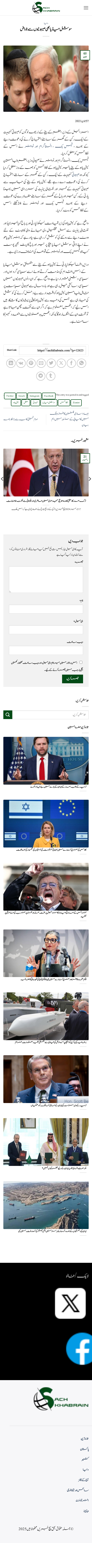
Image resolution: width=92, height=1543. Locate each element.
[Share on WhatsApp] (81, 363)
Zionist (76, 403)
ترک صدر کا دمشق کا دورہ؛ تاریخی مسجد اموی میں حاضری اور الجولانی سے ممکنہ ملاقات (46, 501)
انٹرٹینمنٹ (82, 1500)
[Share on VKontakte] (20, 363)
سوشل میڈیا (49, 403)
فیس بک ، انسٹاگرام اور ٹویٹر (49, 146)
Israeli (22, 396)
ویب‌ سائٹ (75, 642)
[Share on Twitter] (51, 363)
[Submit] (7, 714)
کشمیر (85, 1459)
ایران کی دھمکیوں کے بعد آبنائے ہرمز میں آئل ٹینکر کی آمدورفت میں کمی (52, 1231)
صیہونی (75, 175)
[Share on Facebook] (71, 363)
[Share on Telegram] (40, 376)
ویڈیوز (86, 1511)
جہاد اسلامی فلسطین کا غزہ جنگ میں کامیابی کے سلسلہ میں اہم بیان (69, 419)
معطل (26, 403)
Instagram (34, 396)
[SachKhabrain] (46, 8)
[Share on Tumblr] (50, 376)
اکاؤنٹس (64, 403)
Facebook (48, 396)
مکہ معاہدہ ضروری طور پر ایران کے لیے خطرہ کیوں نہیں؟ (64, 1168)
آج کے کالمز (83, 1480)
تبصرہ (79, 562)
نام (81, 600)
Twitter (10, 396)
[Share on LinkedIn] (10, 363)
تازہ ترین (85, 1438)
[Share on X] (61, 363)
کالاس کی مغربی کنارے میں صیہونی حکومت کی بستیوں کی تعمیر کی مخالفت (51, 850)
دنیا (46, 23)
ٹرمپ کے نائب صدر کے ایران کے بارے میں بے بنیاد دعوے (58, 787)
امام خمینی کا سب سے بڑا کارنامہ (20, 419)
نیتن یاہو (16, 403)
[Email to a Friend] (41, 363)
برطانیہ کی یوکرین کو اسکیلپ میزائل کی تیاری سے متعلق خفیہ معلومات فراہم (50, 1042)
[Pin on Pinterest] (31, 363)
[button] (86, 7)
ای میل (78, 621)
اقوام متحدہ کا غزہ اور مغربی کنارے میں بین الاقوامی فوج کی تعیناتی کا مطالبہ (53, 979)
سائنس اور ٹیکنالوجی (78, 1490)
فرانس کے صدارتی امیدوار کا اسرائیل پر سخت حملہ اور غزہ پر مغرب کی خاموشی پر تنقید (45, 914)
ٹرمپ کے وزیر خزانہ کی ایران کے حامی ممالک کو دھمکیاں (58, 1105)
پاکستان (84, 1449)
